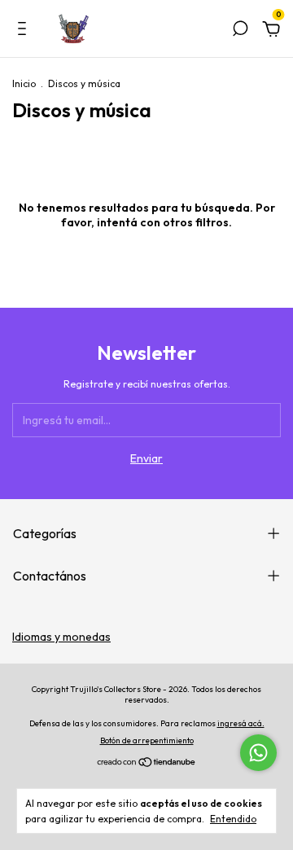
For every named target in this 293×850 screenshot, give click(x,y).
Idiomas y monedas (61, 636)
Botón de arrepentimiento (147, 740)
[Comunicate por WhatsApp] (258, 752)
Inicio (24, 83)
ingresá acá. (241, 723)
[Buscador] (240, 30)
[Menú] (24, 30)
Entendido (233, 819)
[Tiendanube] (147, 763)
